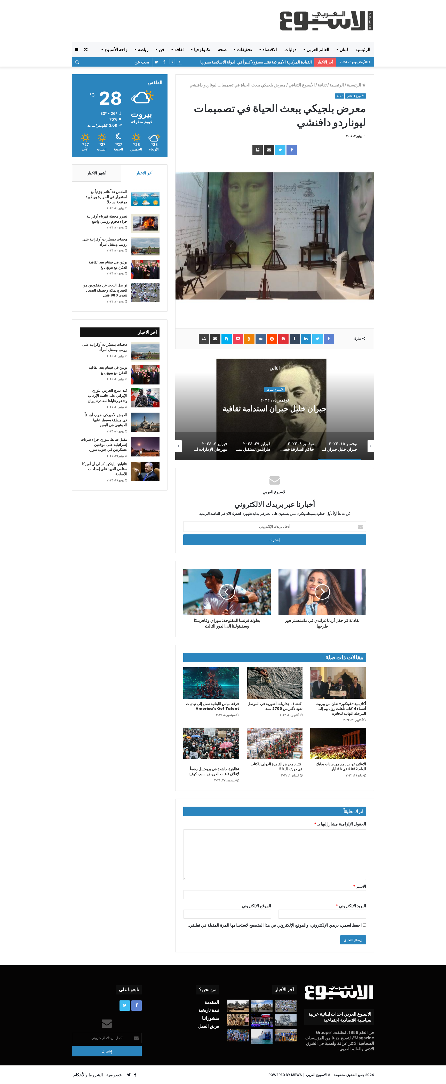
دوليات (290, 49)
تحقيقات (244, 49)
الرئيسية (362, 49)
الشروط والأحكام (88, 1074)
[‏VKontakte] (261, 339)
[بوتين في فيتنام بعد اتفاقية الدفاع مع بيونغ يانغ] (145, 269)
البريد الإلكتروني (351, 905)
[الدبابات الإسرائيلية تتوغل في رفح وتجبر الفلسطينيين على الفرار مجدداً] (238, 1006)
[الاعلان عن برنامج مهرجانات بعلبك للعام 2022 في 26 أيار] (338, 743)
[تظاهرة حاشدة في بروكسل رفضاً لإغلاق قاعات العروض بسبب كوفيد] (211, 743)
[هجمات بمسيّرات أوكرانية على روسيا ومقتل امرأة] (145, 246)
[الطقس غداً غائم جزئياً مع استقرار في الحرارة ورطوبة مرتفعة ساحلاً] (145, 199)
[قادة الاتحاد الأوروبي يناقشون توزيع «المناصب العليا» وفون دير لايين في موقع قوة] (286, 1035)
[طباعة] (257, 150)
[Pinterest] (283, 339)
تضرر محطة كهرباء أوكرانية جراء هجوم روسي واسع (106, 219)
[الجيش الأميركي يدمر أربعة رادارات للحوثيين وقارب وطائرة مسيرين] (262, 1036)
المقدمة (212, 1002)
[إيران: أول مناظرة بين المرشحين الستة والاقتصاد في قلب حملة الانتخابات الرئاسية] (262, 1020)
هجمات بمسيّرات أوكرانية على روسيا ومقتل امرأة (104, 242)
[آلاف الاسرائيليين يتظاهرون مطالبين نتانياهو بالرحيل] (238, 1035)
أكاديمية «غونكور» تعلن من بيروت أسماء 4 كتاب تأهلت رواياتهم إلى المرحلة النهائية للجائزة (341, 708)
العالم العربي (318, 49)
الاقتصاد (269, 49)
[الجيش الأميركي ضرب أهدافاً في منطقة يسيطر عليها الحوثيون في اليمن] (145, 422)
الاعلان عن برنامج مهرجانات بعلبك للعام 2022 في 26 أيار (341, 766)
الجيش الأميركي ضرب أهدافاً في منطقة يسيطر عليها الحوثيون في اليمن (106, 420)
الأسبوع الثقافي (302, 84)
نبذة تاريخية (208, 1010)
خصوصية (114, 1074)
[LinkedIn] (306, 339)
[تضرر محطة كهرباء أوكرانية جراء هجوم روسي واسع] (145, 223)
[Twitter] (280, 150)
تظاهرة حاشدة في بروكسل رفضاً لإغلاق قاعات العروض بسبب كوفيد (214, 771)
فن (161, 49)
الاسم (359, 886)
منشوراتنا (210, 1018)
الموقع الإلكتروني (256, 905)
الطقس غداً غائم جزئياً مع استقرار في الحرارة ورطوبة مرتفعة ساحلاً (106, 196)
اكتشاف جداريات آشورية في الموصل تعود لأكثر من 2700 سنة (275, 706)
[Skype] (226, 339)
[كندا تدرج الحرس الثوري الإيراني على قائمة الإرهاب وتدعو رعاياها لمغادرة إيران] (145, 397)
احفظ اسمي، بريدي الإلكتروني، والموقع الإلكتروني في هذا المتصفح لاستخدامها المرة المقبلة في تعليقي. (275, 925)
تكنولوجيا (202, 49)
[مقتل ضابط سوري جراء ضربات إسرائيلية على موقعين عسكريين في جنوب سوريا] (145, 446)
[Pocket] (238, 339)
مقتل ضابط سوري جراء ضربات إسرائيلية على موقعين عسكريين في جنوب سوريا (104, 444)
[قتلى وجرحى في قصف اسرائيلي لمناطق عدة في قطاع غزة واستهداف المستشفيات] (286, 1020)
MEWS (296, 1075)
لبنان (344, 49)
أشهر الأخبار (96, 173)
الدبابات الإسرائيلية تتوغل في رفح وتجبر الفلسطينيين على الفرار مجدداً (256, 62)
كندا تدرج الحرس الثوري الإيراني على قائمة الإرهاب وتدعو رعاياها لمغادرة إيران (107, 395)
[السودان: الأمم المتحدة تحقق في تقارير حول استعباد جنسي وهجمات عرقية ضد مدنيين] (238, 1020)
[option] (274, 408)
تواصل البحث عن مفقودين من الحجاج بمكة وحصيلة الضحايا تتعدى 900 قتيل (105, 290)
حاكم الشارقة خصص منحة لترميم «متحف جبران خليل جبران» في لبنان (274, 408)
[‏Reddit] (272, 339)
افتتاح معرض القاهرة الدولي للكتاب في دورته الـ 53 (276, 766)
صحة (222, 49)
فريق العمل (208, 1026)
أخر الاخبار (144, 173)
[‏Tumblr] (295, 339)
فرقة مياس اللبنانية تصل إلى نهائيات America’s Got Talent (212, 706)
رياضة (143, 49)
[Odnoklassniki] (249, 339)
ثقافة (179, 49)
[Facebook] (291, 150)
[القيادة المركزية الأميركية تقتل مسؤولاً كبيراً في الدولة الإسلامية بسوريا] (262, 1006)
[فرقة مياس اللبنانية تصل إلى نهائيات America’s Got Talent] (211, 682)
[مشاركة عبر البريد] (269, 150)
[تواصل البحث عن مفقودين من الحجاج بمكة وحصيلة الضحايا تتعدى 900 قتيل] (145, 292)
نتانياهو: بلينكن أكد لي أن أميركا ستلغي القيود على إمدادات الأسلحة (104, 469)
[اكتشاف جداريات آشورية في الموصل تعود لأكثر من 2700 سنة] (274, 683)
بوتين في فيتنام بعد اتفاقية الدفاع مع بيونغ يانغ (108, 265)
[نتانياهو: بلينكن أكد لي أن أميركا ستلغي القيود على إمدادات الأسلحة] (145, 471)
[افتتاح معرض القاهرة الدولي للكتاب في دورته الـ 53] (274, 743)
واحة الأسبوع (116, 49)
